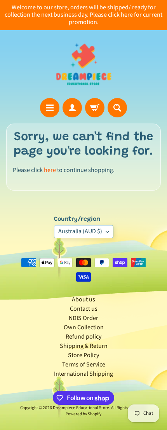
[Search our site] (117, 107)
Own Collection (84, 327)
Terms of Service (83, 364)
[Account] (72, 107)
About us (83, 299)
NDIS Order (83, 318)
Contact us (83, 308)
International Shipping (83, 374)
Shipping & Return (84, 346)
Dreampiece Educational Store (81, 408)
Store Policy (83, 355)
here (50, 170)
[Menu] (49, 107)
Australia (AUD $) (80, 231)
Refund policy (83, 336)
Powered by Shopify (83, 414)
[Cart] (94, 107)
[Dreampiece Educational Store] (83, 64)
